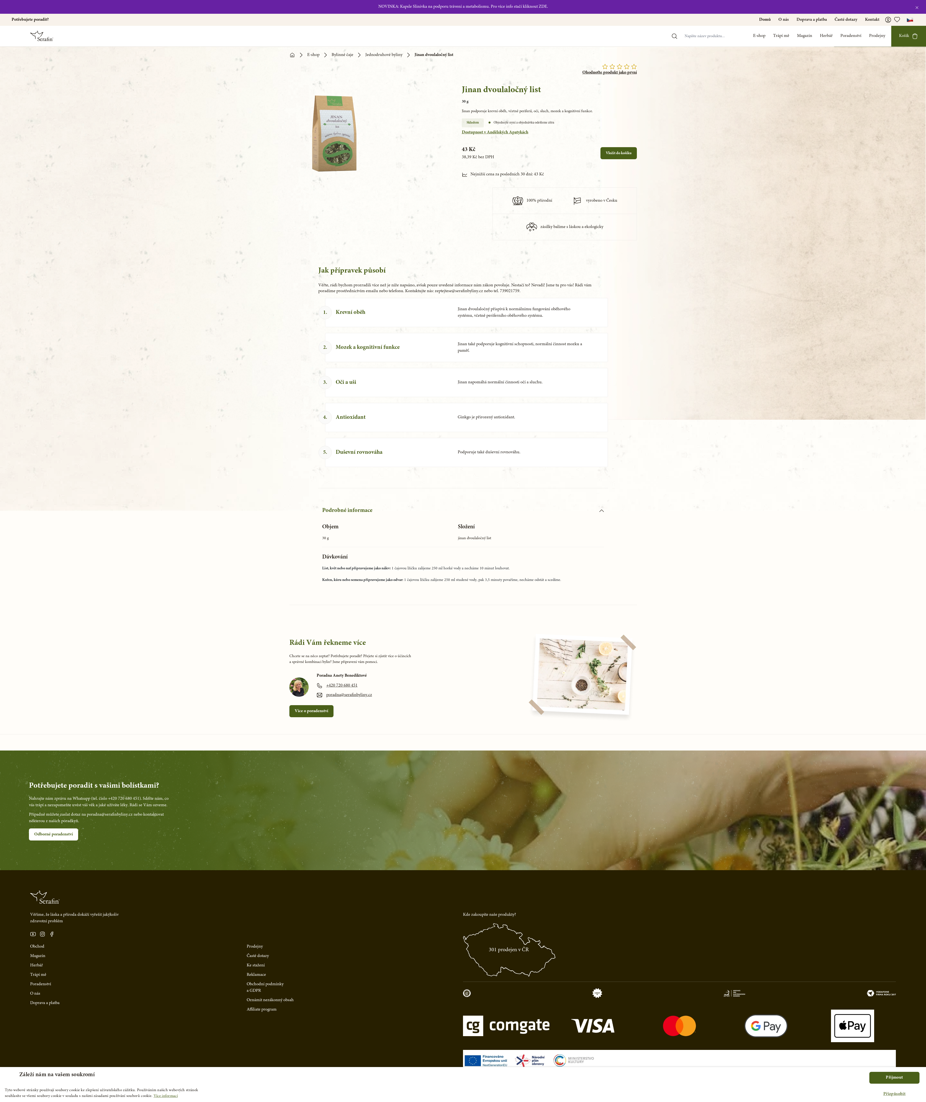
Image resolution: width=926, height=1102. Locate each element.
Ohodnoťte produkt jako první (609, 72)
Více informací (166, 1096)
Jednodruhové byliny (383, 55)
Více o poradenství (311, 711)
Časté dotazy (846, 20)
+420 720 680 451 (342, 685)
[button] (894, 1094)
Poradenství (850, 36)
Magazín (804, 36)
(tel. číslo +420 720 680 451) (116, 799)
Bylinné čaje (342, 55)
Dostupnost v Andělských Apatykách (495, 132)
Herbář (826, 36)
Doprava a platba (812, 20)
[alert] (463, 1084)
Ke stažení (256, 965)
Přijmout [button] (894, 1077)
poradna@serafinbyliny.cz (349, 695)
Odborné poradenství (53, 834)
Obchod (37, 946)
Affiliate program (262, 1009)
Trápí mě (781, 36)
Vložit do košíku (619, 153)
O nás (783, 20)
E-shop (759, 36)
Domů (765, 20)
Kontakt (872, 20)
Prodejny (877, 36)
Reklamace (256, 975)
